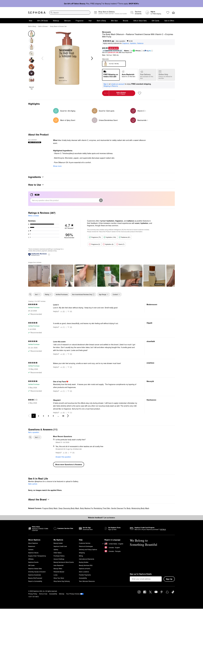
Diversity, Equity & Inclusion (37, 572)
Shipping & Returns (110, 86)
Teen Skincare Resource (87, 581)
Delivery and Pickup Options (88, 549)
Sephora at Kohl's (84, 568)
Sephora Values (33, 553)
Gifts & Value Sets (140, 20)
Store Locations (84, 572)
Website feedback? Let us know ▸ (101, 517)
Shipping (82, 553)
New (30, 20)
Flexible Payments (85, 575)
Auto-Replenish (59, 565)
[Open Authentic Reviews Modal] (49, 254)
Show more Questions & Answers (68, 464)
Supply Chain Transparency (37, 556)
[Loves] (168, 12)
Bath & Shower (43, 26)
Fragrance (79, 20)
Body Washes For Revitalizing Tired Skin (95, 508)
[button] (130, 51)
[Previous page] (29, 416)
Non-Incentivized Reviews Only (82, 294)
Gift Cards (155, 20)
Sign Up (169, 579)
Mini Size (114, 20)
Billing (81, 556)
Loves (55, 575)
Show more (57, 166)
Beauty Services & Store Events (64, 562)
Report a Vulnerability (35, 581)
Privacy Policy (32, 594)
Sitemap (61, 594)
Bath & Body (101, 20)
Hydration (133, 43)
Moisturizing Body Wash (140, 508)
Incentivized (112, 284)
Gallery (56, 549)
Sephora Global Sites (35, 568)
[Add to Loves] (139, 93)
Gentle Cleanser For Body (121, 508)
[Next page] (68, 416)
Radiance (140, 43)
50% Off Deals (42, 20)
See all (31, 88)
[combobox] (69, 13)
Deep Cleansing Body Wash (69, 508)
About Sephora (33, 543)
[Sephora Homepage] (36, 13)
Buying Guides (83, 562)
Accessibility (83, 578)
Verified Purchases (62, 294)
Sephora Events (33, 562)
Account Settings (59, 559)
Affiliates (31, 559)
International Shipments (86, 559)
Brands (125, 20)
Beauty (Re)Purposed (35, 578)
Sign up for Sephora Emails (141, 574)
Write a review (33, 215)
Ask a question (120, 41)
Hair (90, 20)
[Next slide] (92, 58)
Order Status (58, 553)
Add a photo (32, 484)
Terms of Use (43, 594)
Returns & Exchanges (86, 546)
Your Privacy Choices (73, 594)
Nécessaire (106, 32)
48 (63, 416)
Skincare (67, 20)
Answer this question (63, 457)
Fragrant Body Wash (50, 508)
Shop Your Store (59, 578)
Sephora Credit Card (60, 546)
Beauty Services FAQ (85, 565)
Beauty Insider (58, 543)
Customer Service (84, 543)
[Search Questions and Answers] (30, 437)
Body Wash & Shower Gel (58, 26)
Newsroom (31, 546)
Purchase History (59, 556)
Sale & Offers (169, 20)
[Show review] (39, 276)
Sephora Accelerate (34, 575)
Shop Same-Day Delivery (62, 581)
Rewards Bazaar (59, 572)
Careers (30, 549)
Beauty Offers (58, 568)
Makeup (56, 20)
